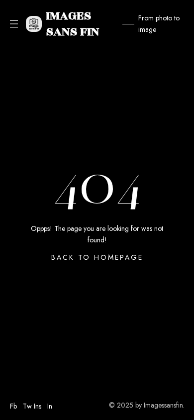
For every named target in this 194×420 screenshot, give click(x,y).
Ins (37, 406)
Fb (13, 406)
